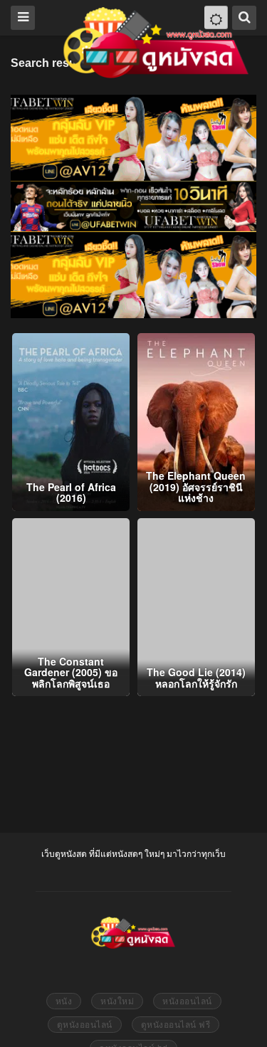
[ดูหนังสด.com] (156, 42)
